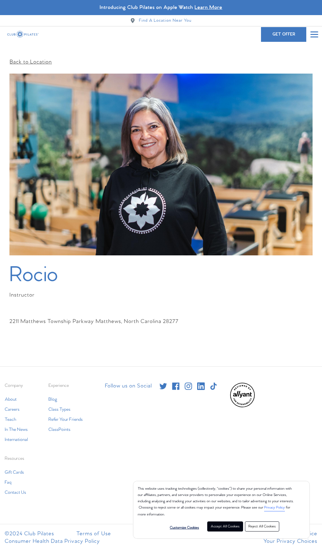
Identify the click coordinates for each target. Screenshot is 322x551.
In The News (16, 429)
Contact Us (15, 492)
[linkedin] (201, 386)
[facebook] (176, 386)
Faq (8, 482)
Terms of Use (93, 534)
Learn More (208, 7)
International (16, 439)
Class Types (59, 409)
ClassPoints (59, 429)
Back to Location (31, 62)
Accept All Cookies (225, 526)
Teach (10, 419)
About (11, 399)
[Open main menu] (314, 34)
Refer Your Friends (65, 419)
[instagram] (188, 386)
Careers (12, 409)
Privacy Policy (274, 507)
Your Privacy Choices (290, 541)
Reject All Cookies (262, 526)
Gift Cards (14, 472)
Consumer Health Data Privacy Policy (52, 541)
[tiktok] (213, 386)
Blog (52, 399)
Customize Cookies (184, 528)
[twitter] (163, 386)
